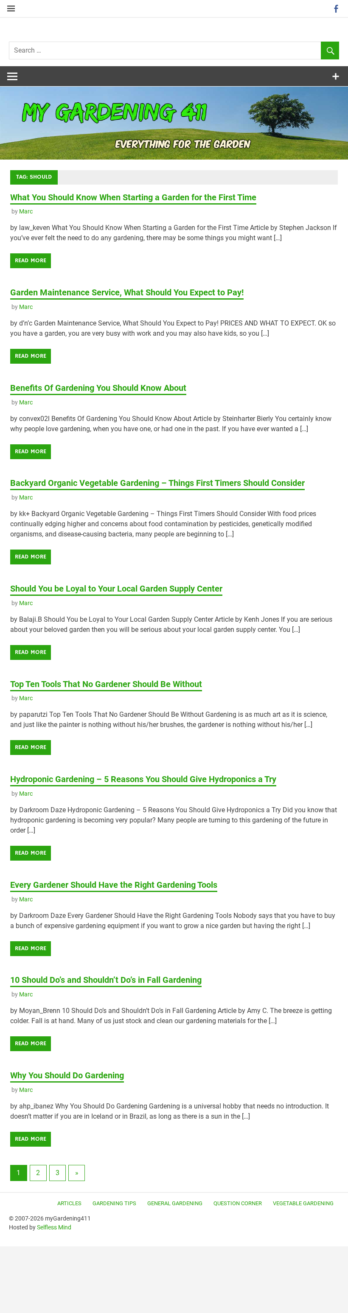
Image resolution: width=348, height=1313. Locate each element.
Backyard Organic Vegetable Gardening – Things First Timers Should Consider (157, 483)
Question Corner (237, 1203)
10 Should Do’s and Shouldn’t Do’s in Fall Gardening (106, 980)
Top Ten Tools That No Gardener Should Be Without (106, 684)
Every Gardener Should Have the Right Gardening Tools (113, 885)
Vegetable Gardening (303, 1203)
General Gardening (174, 1203)
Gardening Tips (114, 1203)
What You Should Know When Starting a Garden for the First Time (133, 197)
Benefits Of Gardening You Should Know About (98, 388)
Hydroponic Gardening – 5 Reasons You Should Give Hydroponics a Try (143, 779)
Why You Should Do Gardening (67, 1075)
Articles (69, 1203)
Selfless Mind (54, 1227)
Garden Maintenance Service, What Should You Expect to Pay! (127, 292)
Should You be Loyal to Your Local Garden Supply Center (116, 589)
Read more (30, 260)
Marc (26, 211)
